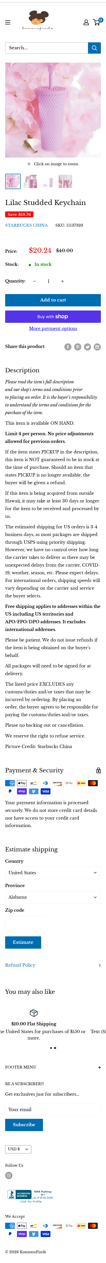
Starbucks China (26, 225)
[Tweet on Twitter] (87, 347)
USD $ (14, 1149)
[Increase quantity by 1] (62, 281)
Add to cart (53, 300)
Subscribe (24, 1125)
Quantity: (15, 281)
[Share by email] (97, 347)
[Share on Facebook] (68, 347)
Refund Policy (20, 965)
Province (15, 885)
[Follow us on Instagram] (8, 1175)
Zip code (14, 910)
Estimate (23, 942)
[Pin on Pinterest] (77, 347)
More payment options (53, 328)
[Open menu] (7, 22)
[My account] (86, 22)
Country (14, 861)
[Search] (94, 48)
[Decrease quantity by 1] (34, 281)
